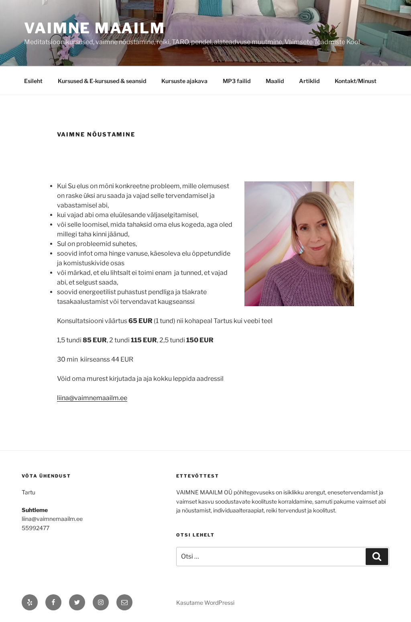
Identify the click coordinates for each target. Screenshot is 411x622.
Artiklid (309, 80)
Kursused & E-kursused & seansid (102, 80)
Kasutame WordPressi (205, 602)
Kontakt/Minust (355, 80)
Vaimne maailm (94, 28)
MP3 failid (236, 80)
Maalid (275, 80)
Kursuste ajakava (184, 80)
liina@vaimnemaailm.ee (92, 398)
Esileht (33, 80)
